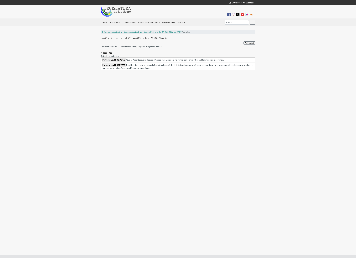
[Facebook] (229, 14)
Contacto (181, 22)
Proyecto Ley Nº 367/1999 (113, 60)
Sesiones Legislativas (133, 32)
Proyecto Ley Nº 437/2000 (113, 65)
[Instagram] (234, 14)
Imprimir (250, 43)
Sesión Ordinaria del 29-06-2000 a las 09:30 (162, 32)
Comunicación (130, 22)
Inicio (104, 22)
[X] (238, 14)
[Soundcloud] (252, 14)
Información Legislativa (148, 22)
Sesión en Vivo (168, 22)
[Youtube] (243, 14)
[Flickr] (247, 14)
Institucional (114, 22)
